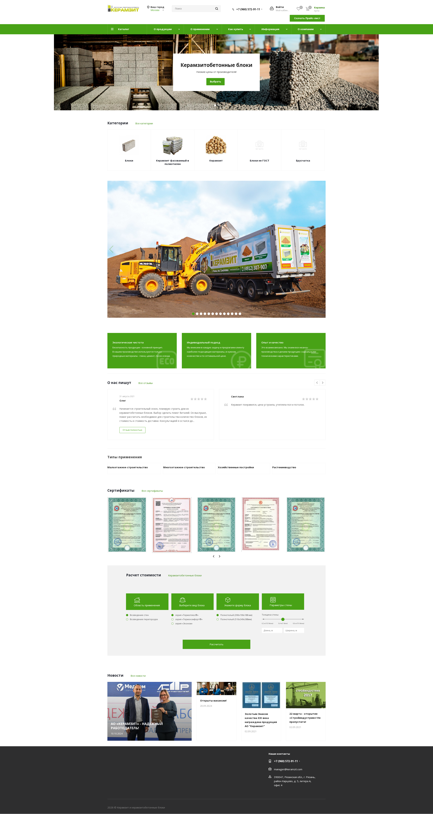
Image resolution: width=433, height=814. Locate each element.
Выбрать (327, 81)
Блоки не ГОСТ (259, 160)
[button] (321, 249)
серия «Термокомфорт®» (188, 619)
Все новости (138, 675)
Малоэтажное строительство (127, 467)
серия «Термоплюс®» (186, 615)
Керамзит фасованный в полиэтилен (172, 162)
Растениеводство (284, 467)
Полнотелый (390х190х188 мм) (236, 615)
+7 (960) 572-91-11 (248, 9)
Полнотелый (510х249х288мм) (236, 619)
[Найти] (217, 8)
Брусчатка (303, 160)
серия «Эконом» (183, 623)
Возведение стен (139, 615)
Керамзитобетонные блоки (185, 575)
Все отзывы (145, 383)
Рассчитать (216, 644)
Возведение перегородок (144, 619)
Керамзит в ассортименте (328, 64)
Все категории (144, 123)
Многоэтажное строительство (184, 467)
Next (322, 383)
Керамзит (216, 160)
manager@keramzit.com (288, 769)
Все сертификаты (152, 490)
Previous (317, 383)
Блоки (129, 160)
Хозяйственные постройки (236, 467)
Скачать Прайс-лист (307, 18)
